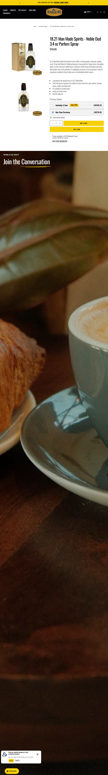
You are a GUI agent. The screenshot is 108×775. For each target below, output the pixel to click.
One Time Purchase (63, 112)
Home (35, 26)
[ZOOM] (40, 73)
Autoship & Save (62, 105)
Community (6, 13)
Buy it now (77, 129)
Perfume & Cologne (43, 26)
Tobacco (13, 10)
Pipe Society (22, 10)
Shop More (32, 10)
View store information (59, 141)
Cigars (5, 10)
